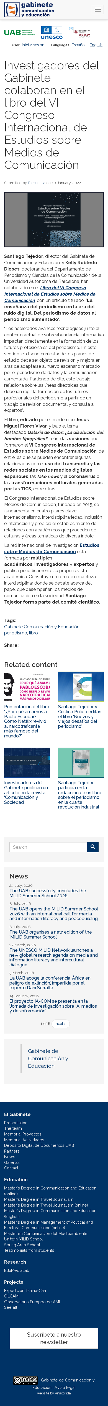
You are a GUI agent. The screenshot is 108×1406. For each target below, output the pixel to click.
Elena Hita (36, 182)
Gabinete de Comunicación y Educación (48, 1058)
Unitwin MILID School (23, 1239)
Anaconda (63, 1393)
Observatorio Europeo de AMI (32, 1301)
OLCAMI (11, 1296)
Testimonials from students (29, 1250)
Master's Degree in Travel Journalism (38, 1199)
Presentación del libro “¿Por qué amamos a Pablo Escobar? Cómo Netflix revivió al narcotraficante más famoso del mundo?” (26, 721)
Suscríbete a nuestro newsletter (54, 1338)
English (96, 45)
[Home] (29, 9)
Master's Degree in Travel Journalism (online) (46, 1205)
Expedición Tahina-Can (25, 1290)
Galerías (12, 1162)
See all (10, 1307)
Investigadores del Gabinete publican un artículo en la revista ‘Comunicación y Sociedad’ (26, 792)
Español (79, 45)
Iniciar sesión (33, 45)
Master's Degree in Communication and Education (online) (50, 1191)
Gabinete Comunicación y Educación (41, 626)
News (9, 1156)
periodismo (15, 633)
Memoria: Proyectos (23, 1134)
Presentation (15, 1122)
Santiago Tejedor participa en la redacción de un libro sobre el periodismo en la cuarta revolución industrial (79, 795)
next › (61, 1023)
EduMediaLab (16, 1270)
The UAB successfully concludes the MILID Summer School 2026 (47, 893)
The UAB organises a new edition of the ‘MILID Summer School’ (50, 934)
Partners (12, 1151)
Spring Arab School (22, 1244)
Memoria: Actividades (24, 1139)
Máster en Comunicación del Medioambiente (46, 1233)
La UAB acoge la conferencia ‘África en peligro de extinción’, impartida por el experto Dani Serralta (50, 982)
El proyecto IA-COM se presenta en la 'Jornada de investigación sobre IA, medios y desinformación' (53, 1006)
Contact (11, 1168)
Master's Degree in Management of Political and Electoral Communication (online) (48, 1225)
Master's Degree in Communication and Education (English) (50, 1213)
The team (13, 1128)
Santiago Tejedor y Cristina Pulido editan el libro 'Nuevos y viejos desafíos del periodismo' (79, 716)
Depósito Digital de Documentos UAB (39, 1145)
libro (33, 633)
